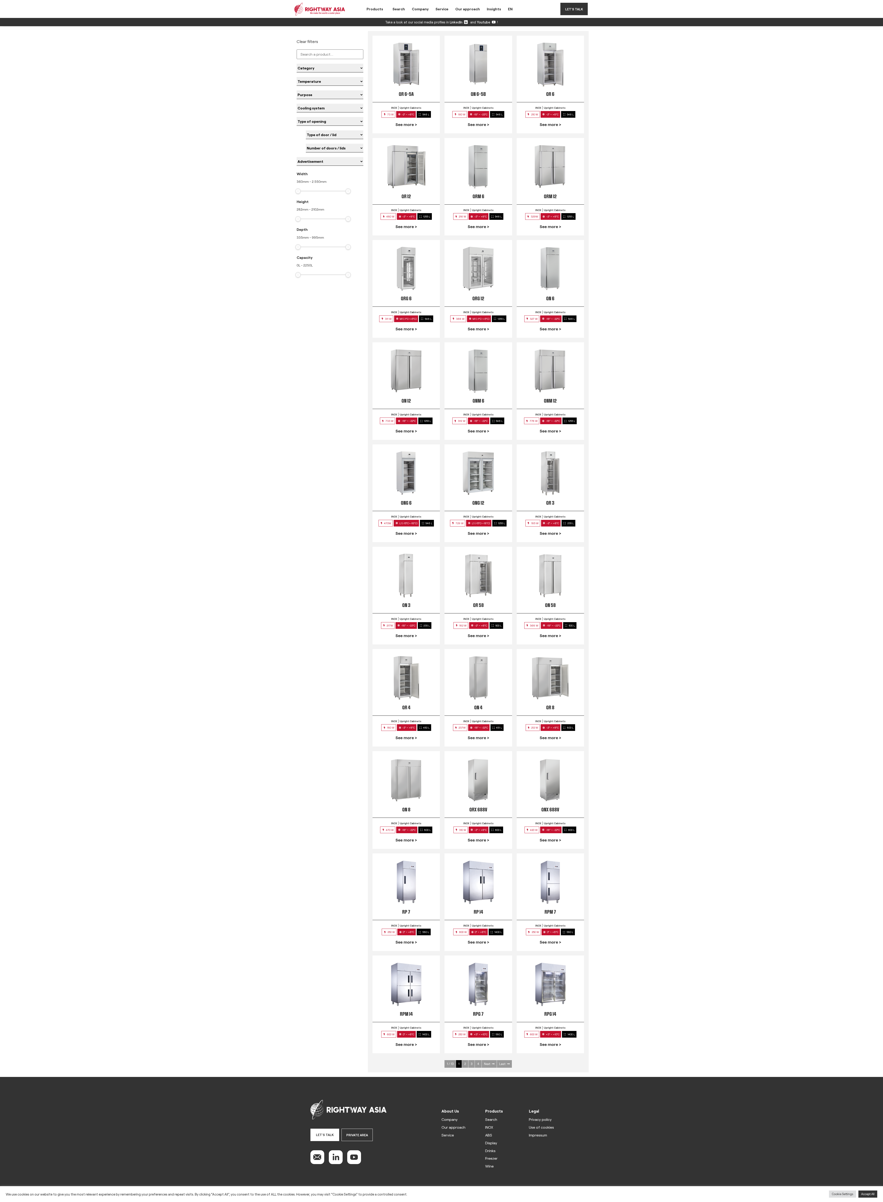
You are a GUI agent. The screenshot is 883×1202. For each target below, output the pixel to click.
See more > (406, 124)
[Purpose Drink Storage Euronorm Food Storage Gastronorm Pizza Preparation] (330, 94)
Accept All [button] (867, 1194)
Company (420, 9)
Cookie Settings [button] (842, 1194)
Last (502, 1064)
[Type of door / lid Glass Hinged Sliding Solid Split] (334, 134)
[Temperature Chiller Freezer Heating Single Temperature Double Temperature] (330, 81)
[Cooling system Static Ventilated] (330, 108)
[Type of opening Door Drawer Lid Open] (330, 121)
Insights (494, 9)
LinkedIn (456, 22)
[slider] (298, 191)
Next (487, 1064)
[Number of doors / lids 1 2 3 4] (334, 148)
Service (442, 9)
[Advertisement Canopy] (330, 161)
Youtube (483, 22)
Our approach (467, 9)
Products (375, 9)
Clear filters (307, 41)
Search (399, 9)
